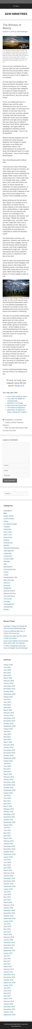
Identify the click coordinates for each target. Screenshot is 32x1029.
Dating (6, 521)
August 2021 (8, 825)
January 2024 (8, 747)
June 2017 (7, 958)
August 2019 (8, 889)
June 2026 (7, 670)
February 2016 (9, 1001)
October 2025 (8, 691)
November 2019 (9, 881)
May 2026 (7, 673)
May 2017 (7, 961)
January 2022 (8, 811)
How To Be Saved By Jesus (17, 396)
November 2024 (9, 721)
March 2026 (8, 678)
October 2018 (8, 916)
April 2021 (7, 836)
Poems (6, 572)
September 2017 (9, 950)
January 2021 (8, 844)
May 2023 (7, 769)
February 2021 (9, 841)
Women (6, 609)
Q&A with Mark (9, 580)
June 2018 (7, 926)
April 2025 (7, 707)
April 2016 (7, 996)
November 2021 (9, 817)
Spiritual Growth (9, 591)
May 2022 (7, 801)
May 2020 (7, 865)
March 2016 (8, 998)
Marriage (7, 561)
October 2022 (8, 787)
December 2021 (9, 814)
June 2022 (7, 798)
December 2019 (9, 878)
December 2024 (9, 718)
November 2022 (9, 785)
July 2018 (7, 924)
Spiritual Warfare (9, 593)
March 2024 (8, 742)
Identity (6, 545)
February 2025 (9, 713)
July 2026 (7, 667)
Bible (5, 513)
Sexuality (7, 585)
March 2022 (8, 806)
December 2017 (9, 942)
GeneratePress (16, 1026)
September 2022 (10, 790)
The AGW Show (9, 596)
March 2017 (8, 966)
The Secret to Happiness (16, 407)
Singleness (7, 588)
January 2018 (8, 940)
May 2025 (7, 705)
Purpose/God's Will (10, 577)
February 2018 (9, 937)
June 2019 (7, 894)
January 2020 (8, 876)
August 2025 (8, 697)
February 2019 (9, 905)
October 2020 (9, 852)
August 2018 (8, 921)
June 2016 (7, 991)
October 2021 (8, 820)
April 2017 (7, 964)
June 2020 (7, 862)
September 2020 (10, 854)
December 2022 (9, 782)
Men (5, 564)
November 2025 (9, 689)
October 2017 (8, 948)
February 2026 (9, 681)
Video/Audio (8, 607)
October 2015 (8, 1012)
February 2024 (9, 745)
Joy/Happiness (9, 551)
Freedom (7, 527)
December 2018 (9, 910)
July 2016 (7, 988)
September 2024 (10, 726)
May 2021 (7, 833)
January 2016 (8, 1004)
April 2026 (7, 675)
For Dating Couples (10, 524)
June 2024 (7, 734)
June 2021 (7, 830)
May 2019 (7, 897)
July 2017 (7, 956)
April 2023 (7, 771)
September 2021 (9, 822)
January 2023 (8, 779)
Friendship (7, 529)
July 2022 (7, 795)
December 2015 (9, 1007)
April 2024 (7, 739)
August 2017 (8, 953)
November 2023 (9, 753)
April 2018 (7, 932)
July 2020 (7, 860)
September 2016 (9, 982)
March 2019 (8, 902)
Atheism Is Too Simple (15, 403)
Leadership (8, 553)
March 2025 (8, 710)
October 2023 (9, 755)
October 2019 (8, 884)
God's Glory (8, 532)
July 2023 (7, 763)
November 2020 (9, 849)
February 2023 (9, 777)
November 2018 (9, 913)
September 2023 (10, 758)
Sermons (7, 583)
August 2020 (8, 857)
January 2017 (8, 972)
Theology (7, 601)
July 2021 (7, 828)
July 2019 (7, 892)
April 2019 (7, 900)
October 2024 (9, 723)
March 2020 (8, 870)
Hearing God (8, 543)
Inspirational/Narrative (11, 548)
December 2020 (9, 846)
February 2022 (9, 809)
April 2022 (7, 804)
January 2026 (8, 683)
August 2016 (8, 985)
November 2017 (9, 945)
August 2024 (8, 729)
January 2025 (8, 715)
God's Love (8, 535)
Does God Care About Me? (16, 405)
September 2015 (9, 1015)
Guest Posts (8, 537)
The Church (8, 599)
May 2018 (7, 929)
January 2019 (8, 908)
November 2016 (9, 977)
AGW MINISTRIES (16, 13)
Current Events (9, 518)
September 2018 (9, 918)
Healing (6, 540)
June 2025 (7, 702)
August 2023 (8, 761)
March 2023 (8, 774)
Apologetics (9, 420)
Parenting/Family (10, 569)
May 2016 (7, 993)
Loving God (18, 420)
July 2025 (7, 699)
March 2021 (8, 838)
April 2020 (7, 868)
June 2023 (7, 766)
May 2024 (7, 737)
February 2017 (9, 969)
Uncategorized (9, 604)
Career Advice (9, 516)
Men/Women (8, 567)
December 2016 (9, 974)
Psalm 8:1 (19, 386)
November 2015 (9, 1009)
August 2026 (8, 665)
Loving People (9, 559)
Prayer (6, 575)
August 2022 (8, 793)
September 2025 (10, 694)
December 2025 (9, 686)
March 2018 (8, 934)
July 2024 (7, 731)
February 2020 (9, 873)
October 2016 (8, 980)
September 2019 (9, 886)
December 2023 (9, 750)
